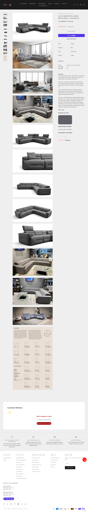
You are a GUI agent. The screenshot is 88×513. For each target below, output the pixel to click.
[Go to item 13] (5, 58)
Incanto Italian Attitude (65, 13)
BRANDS (57, 3)
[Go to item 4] (5, 25)
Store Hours (53, 464)
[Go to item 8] (5, 39)
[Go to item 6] (5, 32)
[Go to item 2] (5, 18)
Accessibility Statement (21, 478)
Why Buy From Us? (36, 471)
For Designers (19, 471)
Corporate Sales (35, 469)
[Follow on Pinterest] (14, 504)
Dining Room (41, 3)
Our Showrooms (54, 460)
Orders (4, 460)
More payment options (71, 38)
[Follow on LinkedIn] (25, 504)
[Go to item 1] (5, 14)
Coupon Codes (35, 467)
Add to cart (71, 31)
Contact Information (55, 457)
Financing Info (35, 460)
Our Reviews (53, 462)
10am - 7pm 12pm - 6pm (8, 487)
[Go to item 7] (5, 35)
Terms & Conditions (20, 464)
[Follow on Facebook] (4, 504)
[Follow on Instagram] (11, 504)
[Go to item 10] (5, 46)
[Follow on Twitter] (7, 504)
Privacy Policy (19, 469)
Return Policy (19, 467)
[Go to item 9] (5, 42)
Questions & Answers (36, 464)
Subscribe (70, 467)
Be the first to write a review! (44, 423)
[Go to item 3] (5, 21)
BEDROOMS (32, 3)
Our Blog (53, 467)
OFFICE (50, 3)
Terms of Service (19, 473)
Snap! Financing (35, 462)
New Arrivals (43, 5)
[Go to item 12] (5, 53)
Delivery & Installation (21, 460)
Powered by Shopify (22, 508)
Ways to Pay (19, 462)
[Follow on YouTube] (18, 504)
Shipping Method (20, 457)
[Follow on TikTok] (22, 504)
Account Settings (7, 457)
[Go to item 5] (5, 29)
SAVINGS (64, 3)
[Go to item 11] (5, 50)
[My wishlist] (81, 4)
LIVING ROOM (23, 3)
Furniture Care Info (36, 457)
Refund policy (19, 476)
